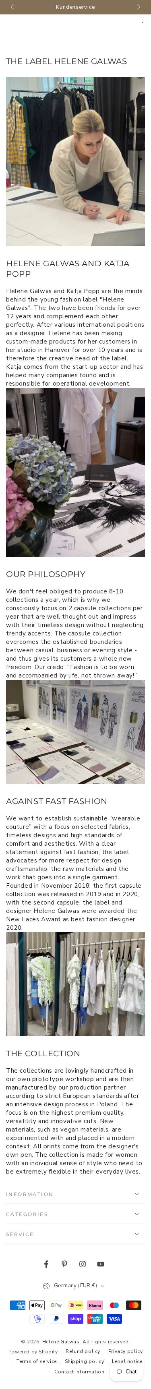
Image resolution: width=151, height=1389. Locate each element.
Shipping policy (84, 1361)
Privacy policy (125, 1351)
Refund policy (83, 1351)
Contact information (79, 1372)
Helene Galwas (61, 1342)
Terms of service (37, 1361)
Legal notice (127, 1361)
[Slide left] (13, 7)
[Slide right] (138, 7)
